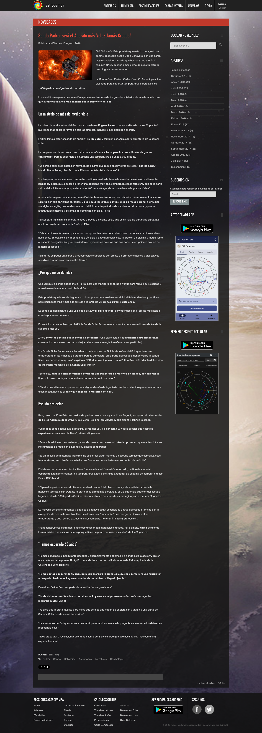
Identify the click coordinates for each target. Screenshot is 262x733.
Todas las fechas (180, 70)
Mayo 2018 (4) (179, 100)
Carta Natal (100, 705)
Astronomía (85, 659)
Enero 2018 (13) (180, 124)
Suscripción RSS (180, 167)
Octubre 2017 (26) (181, 143)
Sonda (57, 659)
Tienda (208, 6)
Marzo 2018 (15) (180, 112)
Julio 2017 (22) (179, 161)
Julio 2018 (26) (179, 88)
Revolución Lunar (129, 715)
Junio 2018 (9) (179, 94)
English (222, 8)
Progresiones (101, 720)
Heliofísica (70, 659)
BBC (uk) (53, 654)
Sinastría (124, 705)
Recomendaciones (149, 6)
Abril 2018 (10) (179, 106)
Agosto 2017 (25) (181, 155)
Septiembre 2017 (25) (183, 149)
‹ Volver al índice (206, 683)
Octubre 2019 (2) (181, 76)
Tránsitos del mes (103, 710)
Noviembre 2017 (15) (183, 136)
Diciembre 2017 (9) (182, 130)
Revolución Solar (129, 710)
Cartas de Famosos (74, 705)
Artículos (110, 6)
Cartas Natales (174, 6)
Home (37, 705)
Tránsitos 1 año (102, 715)
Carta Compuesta (103, 725)
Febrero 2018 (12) (181, 118)
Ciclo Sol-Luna (127, 720)
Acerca (67, 720)
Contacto (69, 715)
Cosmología (117, 659)
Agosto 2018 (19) (181, 82)
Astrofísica (101, 659)
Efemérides (127, 6)
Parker (46, 659)
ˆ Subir (221, 683)
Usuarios (193, 6)
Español (222, 4)
